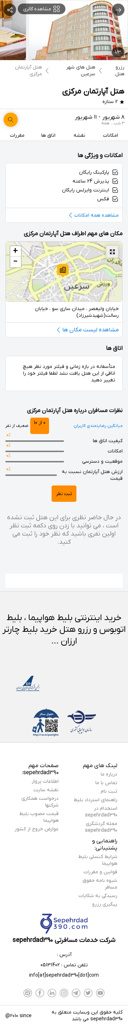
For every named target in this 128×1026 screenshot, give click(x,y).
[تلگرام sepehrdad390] (76, 993)
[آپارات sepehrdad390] (27, 993)
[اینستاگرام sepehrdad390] (64, 993)
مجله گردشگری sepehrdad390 (101, 827)
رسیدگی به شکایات (98, 895)
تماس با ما (106, 783)
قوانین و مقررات (100, 872)
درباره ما (109, 774)
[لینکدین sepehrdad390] (52, 993)
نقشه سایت (46, 790)
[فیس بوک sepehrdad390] (40, 993)
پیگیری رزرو (104, 904)
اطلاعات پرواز (45, 781)
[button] (63, 270)
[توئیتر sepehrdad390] (88, 993)
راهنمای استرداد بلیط (95, 800)
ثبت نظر (64, 494)
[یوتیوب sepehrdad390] (100, 993)
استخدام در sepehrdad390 (101, 812)
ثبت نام (109, 791)
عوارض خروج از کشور (37, 829)
